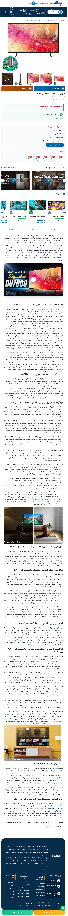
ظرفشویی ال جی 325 (23, 896)
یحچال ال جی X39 (24, 887)
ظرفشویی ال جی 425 (23, 893)
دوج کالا (25, 806)
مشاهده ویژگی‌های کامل (56, 145)
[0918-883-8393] (5, 12)
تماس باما (41, 886)
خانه (55, 3)
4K (52, 312)
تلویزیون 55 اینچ (18, 640)
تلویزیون (55, 20)
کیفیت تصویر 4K (19, 778)
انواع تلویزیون (49, 808)
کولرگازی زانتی (11, 883)
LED (40, 253)
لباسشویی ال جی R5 (23, 890)
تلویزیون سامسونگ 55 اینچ (30, 20)
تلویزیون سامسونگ (42, 20)
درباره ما (36, 3)
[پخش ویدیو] (48, 180)
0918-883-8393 (12, 10)
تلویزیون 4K (49, 20)
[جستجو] (34, 3)
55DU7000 (56, 826)
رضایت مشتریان (42, 3)
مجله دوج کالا (50, 3)
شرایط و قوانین (40, 892)
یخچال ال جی (11, 889)
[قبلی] (64, 181)
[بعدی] (2, 181)
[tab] (54, 229)
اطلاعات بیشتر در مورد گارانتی (56, 118)
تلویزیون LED (56, 768)
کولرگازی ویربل (11, 886)
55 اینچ (60, 20)
